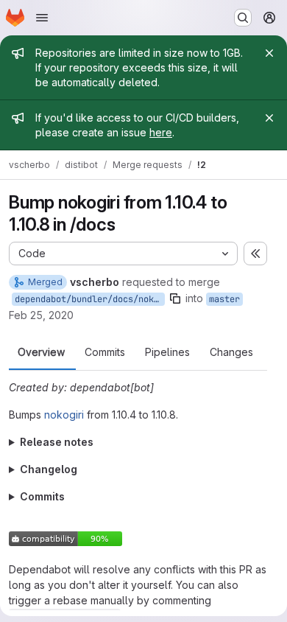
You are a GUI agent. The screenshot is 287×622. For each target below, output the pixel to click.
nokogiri (64, 414)
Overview (41, 352)
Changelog (48, 469)
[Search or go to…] (243, 18)
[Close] (269, 53)
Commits (105, 352)
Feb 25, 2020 (41, 315)
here (160, 132)
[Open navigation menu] (42, 17)
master (224, 299)
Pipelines (167, 352)
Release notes (56, 442)
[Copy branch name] (175, 298)
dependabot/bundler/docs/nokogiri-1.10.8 (90, 299)
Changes (231, 352)
